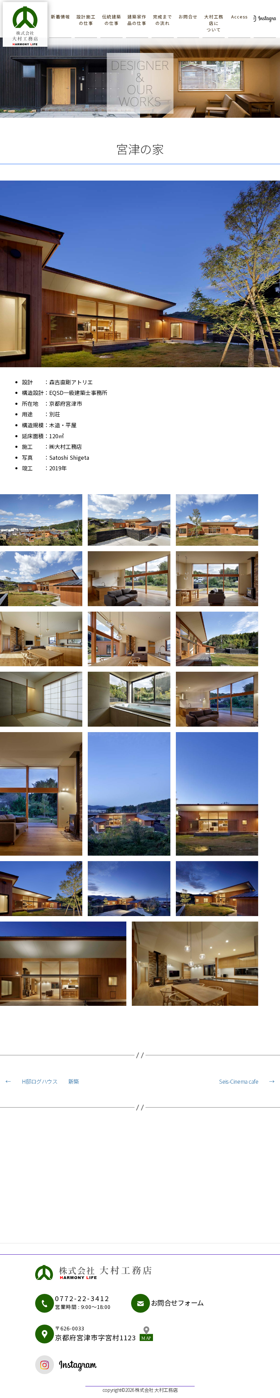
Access (239, 16)
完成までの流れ (162, 19)
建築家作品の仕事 (136, 19)
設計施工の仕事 (86, 19)
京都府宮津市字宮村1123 (95, 1333)
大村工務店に (213, 23)
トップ (28, 24)
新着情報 (60, 16)
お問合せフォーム (177, 1303)
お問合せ (188, 16)
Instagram (265, 16)
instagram (85, 1364)
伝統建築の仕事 (111, 19)
